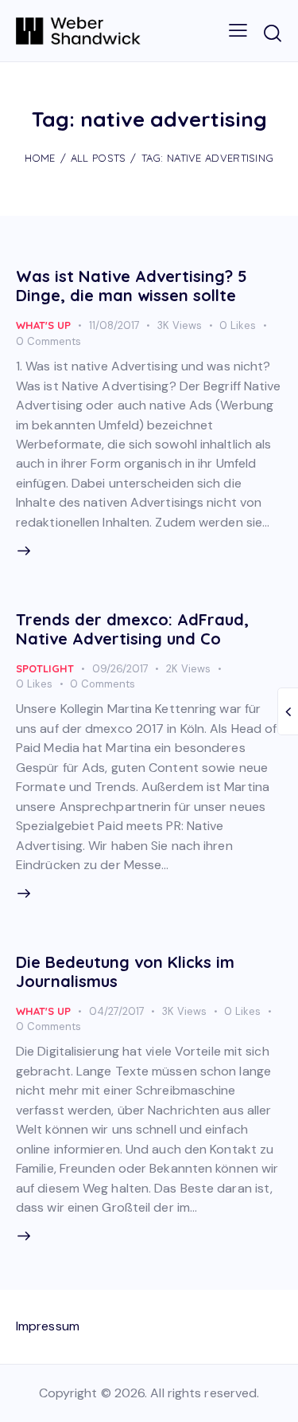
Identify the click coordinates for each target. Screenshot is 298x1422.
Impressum (47, 1326)
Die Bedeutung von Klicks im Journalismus (125, 971)
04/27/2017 (117, 1011)
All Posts (98, 157)
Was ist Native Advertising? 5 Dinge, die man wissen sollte (131, 285)
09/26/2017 (120, 669)
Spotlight (45, 668)
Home (40, 157)
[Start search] (272, 33)
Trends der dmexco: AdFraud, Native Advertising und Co (132, 628)
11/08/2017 (114, 325)
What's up (43, 325)
